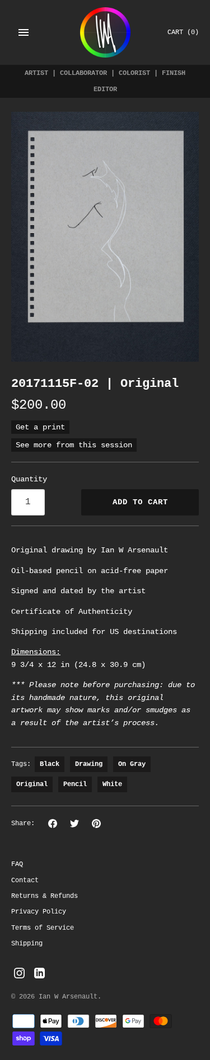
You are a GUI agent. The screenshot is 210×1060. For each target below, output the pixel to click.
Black (49, 764)
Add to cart (140, 502)
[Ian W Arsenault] (105, 32)
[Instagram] (19, 973)
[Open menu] (23, 32)
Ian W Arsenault (68, 997)
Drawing (88, 764)
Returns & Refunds (44, 896)
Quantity (29, 479)
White (112, 784)
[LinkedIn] (39, 973)
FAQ (17, 864)
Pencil (75, 784)
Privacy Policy (38, 912)
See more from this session (74, 445)
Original (32, 784)
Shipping (27, 944)
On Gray (132, 764)
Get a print (40, 427)
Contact (25, 880)
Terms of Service (42, 928)
